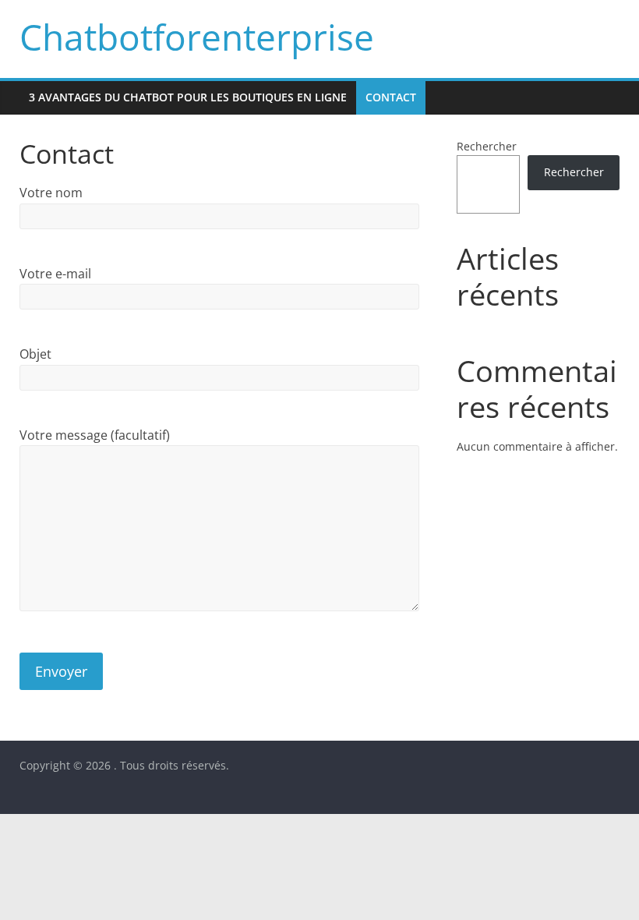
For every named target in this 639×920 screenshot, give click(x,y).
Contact (390, 97)
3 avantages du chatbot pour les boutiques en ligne (188, 97)
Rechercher (487, 146)
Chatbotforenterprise (196, 36)
